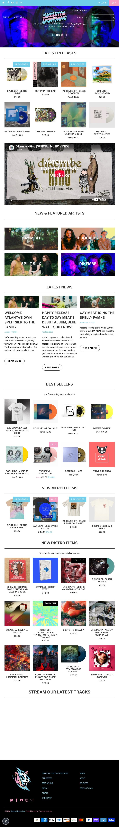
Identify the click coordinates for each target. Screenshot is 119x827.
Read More (14, 361)
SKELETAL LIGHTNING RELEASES (55, 773)
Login (104, 3)
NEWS (82, 773)
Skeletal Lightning (18, 811)
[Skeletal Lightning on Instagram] (16, 3)
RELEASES (84, 783)
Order (59, 35)
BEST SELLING (47, 783)
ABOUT (82, 778)
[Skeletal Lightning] (54, 17)
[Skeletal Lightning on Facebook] (8, 3)
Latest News (60, 287)
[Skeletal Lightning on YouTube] (12, 3)
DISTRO (45, 793)
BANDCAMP (47, 798)
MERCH (45, 788)
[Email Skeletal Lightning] (21, 3)
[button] (7, 17)
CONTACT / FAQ (86, 788)
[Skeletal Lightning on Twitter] (3, 3)
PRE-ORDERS (47, 778)
